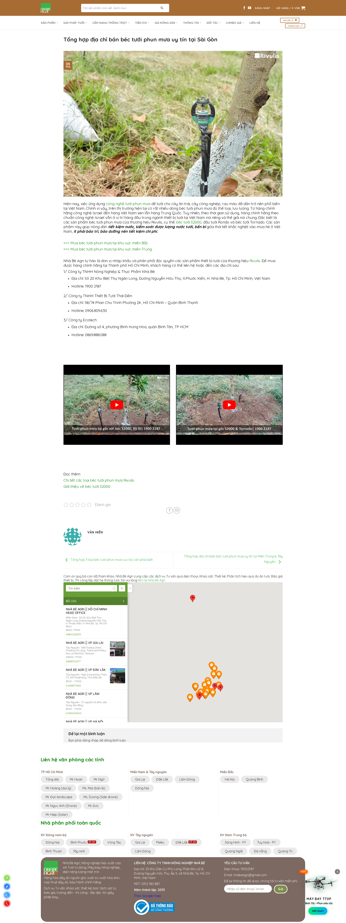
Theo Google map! (147, 896)
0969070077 (73, 661)
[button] (199, 696)
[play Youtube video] (116, 405)
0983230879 (73, 634)
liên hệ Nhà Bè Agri (151, 580)
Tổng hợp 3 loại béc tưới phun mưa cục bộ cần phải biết (111, 560)
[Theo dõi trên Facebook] (244, 8)
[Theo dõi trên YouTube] (249, 8)
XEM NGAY (318, 909)
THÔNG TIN (191, 23)
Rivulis (254, 260)
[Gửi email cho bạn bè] (176, 510)
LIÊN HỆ (254, 23)
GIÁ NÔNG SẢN (165, 23)
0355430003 (73, 713)
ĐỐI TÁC (212, 23)
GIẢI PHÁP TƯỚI (73, 23)
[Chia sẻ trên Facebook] (169, 510)
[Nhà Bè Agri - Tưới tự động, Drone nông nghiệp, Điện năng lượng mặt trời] (58, 8)
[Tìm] (162, 8)
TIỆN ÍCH (141, 23)
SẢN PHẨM (48, 23)
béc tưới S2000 (188, 222)
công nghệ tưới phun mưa (128, 203)
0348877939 (73, 685)
